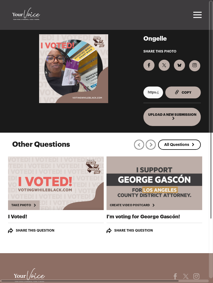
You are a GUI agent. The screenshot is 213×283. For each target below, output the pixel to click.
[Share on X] (164, 65)
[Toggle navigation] (196, 15)
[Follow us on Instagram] (196, 276)
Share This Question (35, 230)
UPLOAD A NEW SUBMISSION (172, 114)
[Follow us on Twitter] (186, 276)
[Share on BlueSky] (179, 65)
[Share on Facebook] (148, 65)
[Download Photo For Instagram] (194, 65)
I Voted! (17, 216)
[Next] (151, 145)
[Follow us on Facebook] (175, 276)
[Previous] (139, 145)
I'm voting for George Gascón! (143, 216)
